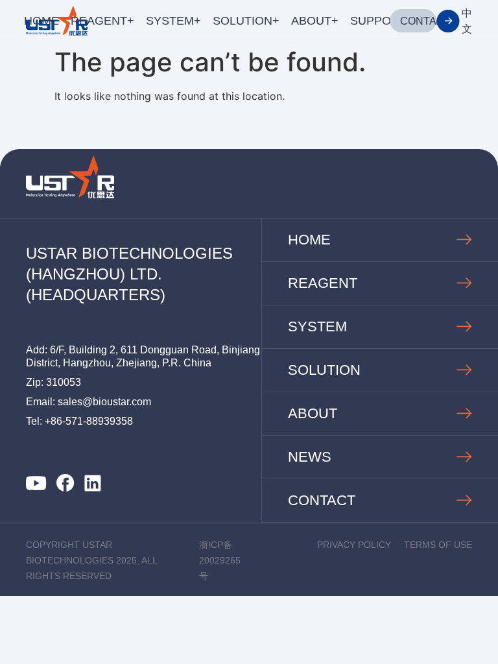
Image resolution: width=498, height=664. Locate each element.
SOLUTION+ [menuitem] (246, 20)
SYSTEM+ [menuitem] (173, 20)
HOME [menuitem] (41, 20)
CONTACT (425, 21)
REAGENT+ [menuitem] (102, 20)
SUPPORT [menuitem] (378, 20)
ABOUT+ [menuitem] (314, 20)
